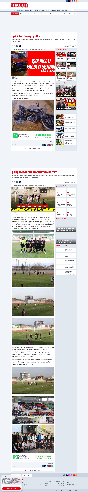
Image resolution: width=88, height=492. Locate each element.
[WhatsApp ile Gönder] (52, 145)
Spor (62, 10)
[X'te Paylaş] (20, 46)
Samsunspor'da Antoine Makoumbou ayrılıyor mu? (32, 13)
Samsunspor (37, 10)
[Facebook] (67, 1)
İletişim (23, 1)
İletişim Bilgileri (71, 484)
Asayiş (58, 10)
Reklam (18, 1)
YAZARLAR (26, 475)
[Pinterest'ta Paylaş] (50, 145)
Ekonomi (53, 10)
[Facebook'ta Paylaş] (17, 46)
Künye (13, 1)
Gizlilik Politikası (60, 483)
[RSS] (76, 1)
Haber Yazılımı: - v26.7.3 (66, 490)
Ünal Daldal (18, 77)
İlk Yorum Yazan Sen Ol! (34, 148)
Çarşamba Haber (19, 168)
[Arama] (76, 10)
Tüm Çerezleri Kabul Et (11, 488)
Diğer (66, 10)
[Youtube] (74, 1)
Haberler (13, 33)
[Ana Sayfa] (14, 10)
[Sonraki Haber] (76, 14)
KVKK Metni (70, 482)
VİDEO (72, 10)
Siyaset (48, 10)
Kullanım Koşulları (60, 481)
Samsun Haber (28, 10)
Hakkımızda (48, 481)
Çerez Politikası (60, 485)
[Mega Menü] (11, 10)
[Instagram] (70, 1)
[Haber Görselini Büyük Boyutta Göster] (33, 63)
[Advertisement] (44, 23)
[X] (69, 1)
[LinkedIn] (72, 1)
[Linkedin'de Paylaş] (48, 145)
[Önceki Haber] (74, 14)
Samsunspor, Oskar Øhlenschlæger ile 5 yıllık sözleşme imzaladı (65, 13)
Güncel (43, 10)
